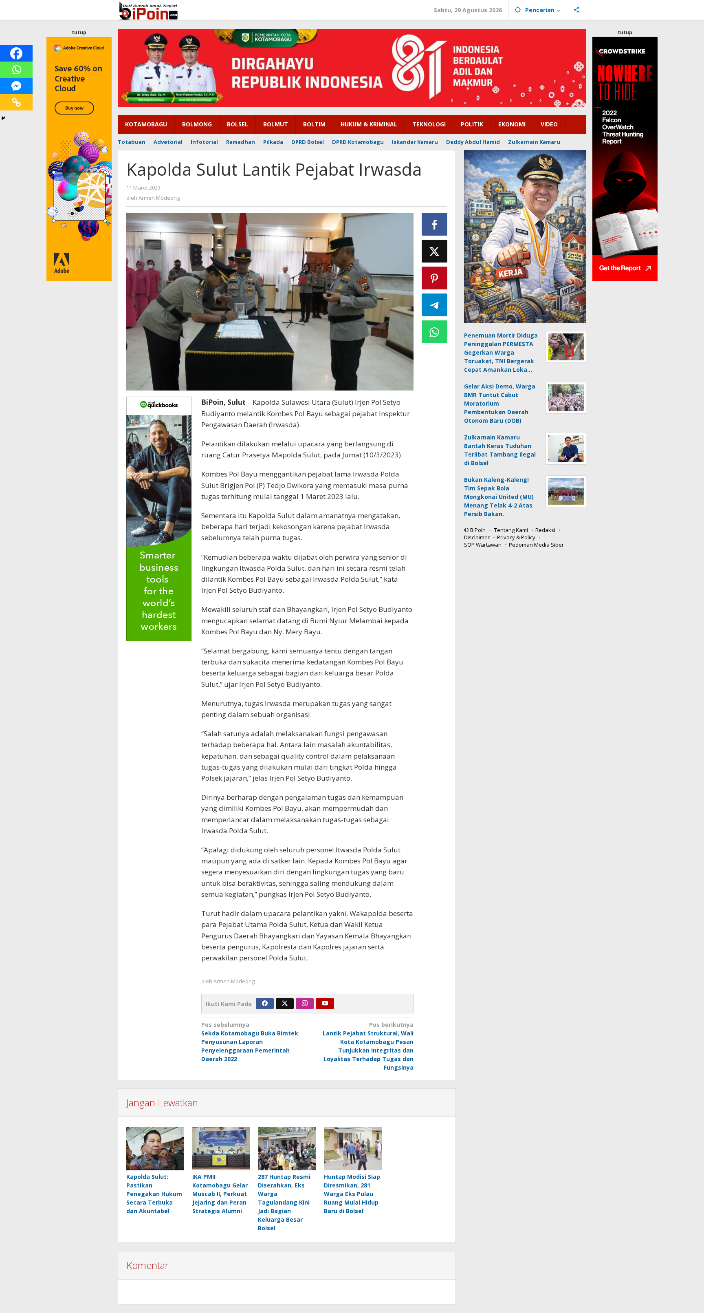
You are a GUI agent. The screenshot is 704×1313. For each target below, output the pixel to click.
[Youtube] (325, 1003)
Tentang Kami (511, 530)
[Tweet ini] (435, 251)
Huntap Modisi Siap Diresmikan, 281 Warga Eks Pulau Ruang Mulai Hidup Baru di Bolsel (352, 1194)
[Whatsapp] (16, 70)
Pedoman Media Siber (536, 544)
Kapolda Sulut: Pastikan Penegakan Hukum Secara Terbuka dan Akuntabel (154, 1194)
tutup (79, 32)
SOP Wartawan (483, 544)
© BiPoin (475, 530)
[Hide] (3, 118)
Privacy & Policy (516, 537)
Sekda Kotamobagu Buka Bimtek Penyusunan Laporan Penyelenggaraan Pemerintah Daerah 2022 (249, 1042)
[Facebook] (16, 53)
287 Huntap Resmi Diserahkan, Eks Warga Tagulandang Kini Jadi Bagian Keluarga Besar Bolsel (284, 1202)
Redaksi (545, 530)
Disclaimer (477, 537)
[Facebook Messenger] (16, 86)
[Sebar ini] (435, 224)
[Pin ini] (435, 278)
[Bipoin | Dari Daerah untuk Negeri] (148, 10)
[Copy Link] (16, 102)
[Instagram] (305, 1003)
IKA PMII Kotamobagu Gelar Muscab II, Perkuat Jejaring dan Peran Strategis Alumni (220, 1194)
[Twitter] (285, 1003)
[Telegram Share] (435, 304)
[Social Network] (576, 10)
